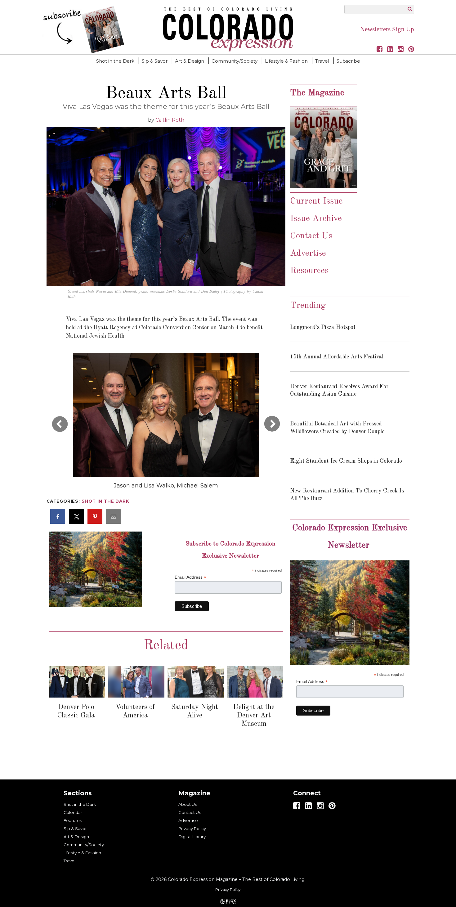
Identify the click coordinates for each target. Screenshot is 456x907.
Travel (322, 61)
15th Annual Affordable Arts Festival (336, 357)
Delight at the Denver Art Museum (254, 715)
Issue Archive (317, 218)
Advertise (308, 253)
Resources (309, 271)
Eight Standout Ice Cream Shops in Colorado (346, 461)
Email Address (190, 577)
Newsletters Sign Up (387, 29)
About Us (187, 804)
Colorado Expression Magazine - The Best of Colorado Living (228, 29)
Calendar (73, 812)
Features (73, 820)
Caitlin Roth (169, 120)
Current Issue (316, 201)
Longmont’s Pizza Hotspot (322, 327)
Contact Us (311, 236)
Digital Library (192, 836)
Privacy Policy (192, 828)
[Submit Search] (410, 9)
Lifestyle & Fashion (286, 61)
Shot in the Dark (115, 61)
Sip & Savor (155, 61)
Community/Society (234, 61)
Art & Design (189, 61)
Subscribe (348, 61)
